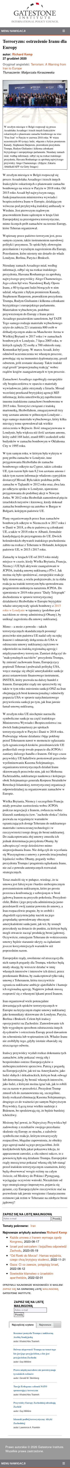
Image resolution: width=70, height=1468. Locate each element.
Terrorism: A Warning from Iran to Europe (34, 66)
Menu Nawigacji (13, 30)
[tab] (22, 1325)
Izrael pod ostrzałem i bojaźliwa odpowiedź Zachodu (38, 1248)
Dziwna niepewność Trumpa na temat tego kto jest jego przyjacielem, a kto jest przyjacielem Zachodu (34, 1353)
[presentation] (23, 1325)
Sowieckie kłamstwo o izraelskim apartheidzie (31, 1275)
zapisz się (9, 1288)
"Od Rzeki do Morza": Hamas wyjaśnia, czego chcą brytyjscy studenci (36, 1257)
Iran (33, 1226)
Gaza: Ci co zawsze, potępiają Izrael (34, 1264)
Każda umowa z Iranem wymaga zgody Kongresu (36, 1239)
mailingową (50, 1288)
